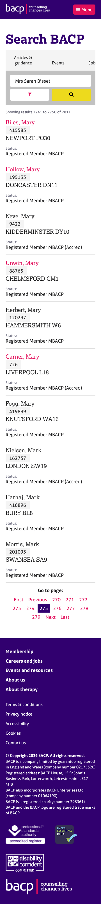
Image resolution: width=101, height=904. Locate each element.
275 (44, 608)
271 (70, 599)
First (18, 599)
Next (50, 617)
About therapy (22, 689)
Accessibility (17, 723)
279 (36, 617)
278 (84, 608)
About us (15, 680)
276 (57, 608)
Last (65, 617)
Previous (37, 599)
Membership (19, 651)
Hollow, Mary (23, 169)
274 (30, 608)
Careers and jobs (24, 661)
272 (83, 599)
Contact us (16, 742)
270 (56, 599)
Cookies (13, 733)
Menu (87, 9)
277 (70, 608)
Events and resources (29, 670)
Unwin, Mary (22, 262)
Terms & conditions (24, 704)
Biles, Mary (20, 122)
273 (17, 608)
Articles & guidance (23, 63)
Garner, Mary (22, 356)
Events (58, 65)
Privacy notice (19, 714)
